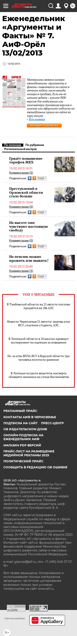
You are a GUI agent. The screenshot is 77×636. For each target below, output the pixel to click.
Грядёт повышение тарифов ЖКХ (26, 160)
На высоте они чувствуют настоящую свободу (28, 226)
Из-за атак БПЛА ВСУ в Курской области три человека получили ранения (38, 357)
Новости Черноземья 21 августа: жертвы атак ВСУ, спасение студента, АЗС (38, 323)
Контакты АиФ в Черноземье (29, 417)
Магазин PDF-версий (22, 445)
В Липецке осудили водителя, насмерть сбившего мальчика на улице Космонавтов (39, 375)
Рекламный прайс (20, 411)
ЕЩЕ (41, 178)
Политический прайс (23, 461)
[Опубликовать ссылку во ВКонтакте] (29, 178)
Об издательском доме (25, 429)
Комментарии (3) (21, 270)
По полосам (12, 145)
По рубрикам (34, 145)
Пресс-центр (52, 423)
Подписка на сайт (20, 423)
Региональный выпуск (20, 149)
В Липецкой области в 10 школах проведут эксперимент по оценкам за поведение (39, 340)
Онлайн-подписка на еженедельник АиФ (23, 437)
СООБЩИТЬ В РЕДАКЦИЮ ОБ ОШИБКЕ (35, 467)
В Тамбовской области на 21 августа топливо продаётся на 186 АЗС (38, 306)
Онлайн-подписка (44, 125)
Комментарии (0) (21, 172)
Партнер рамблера (14, 618)
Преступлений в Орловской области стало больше (26, 192)
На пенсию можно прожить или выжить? (29, 258)
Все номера (37, 119)
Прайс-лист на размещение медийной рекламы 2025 (28, 453)
